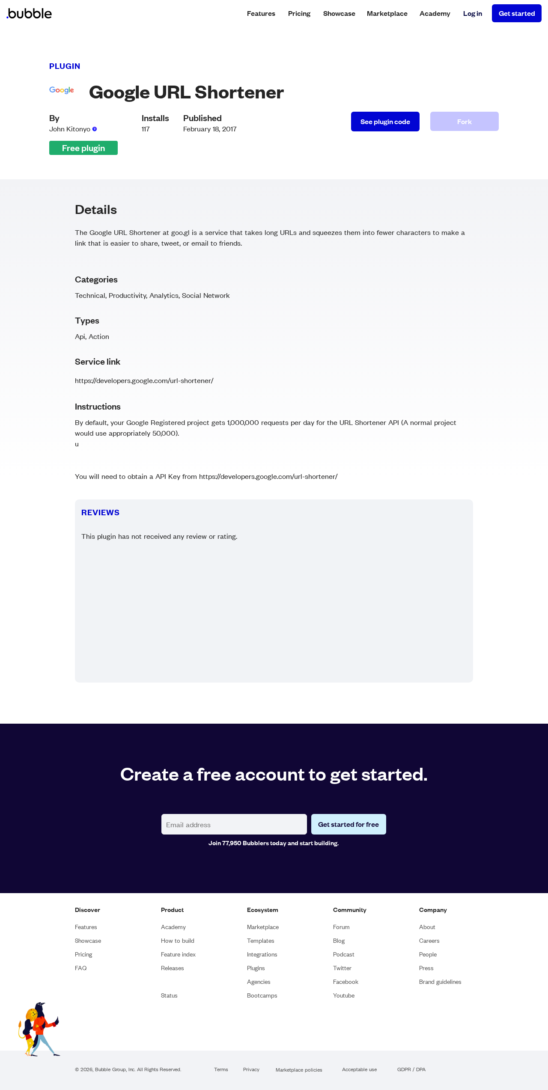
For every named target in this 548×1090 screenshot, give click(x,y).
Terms (221, 1069)
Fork (464, 121)
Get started (517, 13)
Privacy (251, 1069)
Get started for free (348, 824)
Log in (472, 13)
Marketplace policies (299, 1070)
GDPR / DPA (411, 1069)
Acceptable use (359, 1069)
